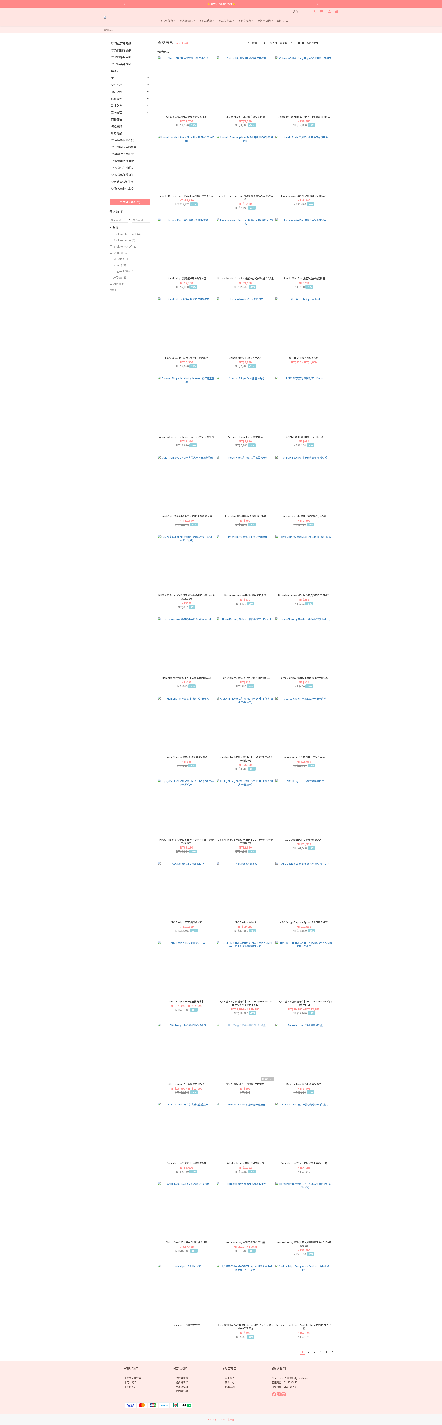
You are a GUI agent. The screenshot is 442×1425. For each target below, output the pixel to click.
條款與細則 (182, 1386)
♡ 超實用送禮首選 (122, 161)
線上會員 (230, 1378)
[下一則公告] (317, 3)
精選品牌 (116, 126)
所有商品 (116, 133)
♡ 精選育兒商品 (121, 43)
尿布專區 (116, 98)
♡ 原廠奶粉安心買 (122, 140)
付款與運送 (182, 1378)
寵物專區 (116, 119)
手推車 (115, 78)
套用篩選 (131, 202)
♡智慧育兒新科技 (122, 181)
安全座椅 (116, 85)
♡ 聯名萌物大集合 (122, 188)
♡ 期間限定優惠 (121, 50)
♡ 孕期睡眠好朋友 (122, 154)
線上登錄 (230, 1386)
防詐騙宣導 (182, 1391)
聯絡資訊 (131, 1386)
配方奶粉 (116, 92)
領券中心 (230, 1382)
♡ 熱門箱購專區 (121, 57)
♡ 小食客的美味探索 (124, 147)
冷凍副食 (116, 105)
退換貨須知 (182, 1382)
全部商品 (108, 29)
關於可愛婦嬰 (134, 1378)
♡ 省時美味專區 (121, 64)
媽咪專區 (116, 112)
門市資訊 (131, 1382)
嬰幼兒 (115, 71)
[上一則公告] (124, 3)
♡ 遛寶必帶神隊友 (122, 168)
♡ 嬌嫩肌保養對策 (122, 175)
